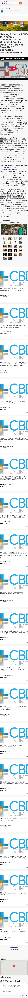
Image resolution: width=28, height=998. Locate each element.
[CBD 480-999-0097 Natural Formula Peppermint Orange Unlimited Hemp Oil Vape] (10, 242)
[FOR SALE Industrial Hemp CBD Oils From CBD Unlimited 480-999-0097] (20, 246)
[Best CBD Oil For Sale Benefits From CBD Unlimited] (20, 250)
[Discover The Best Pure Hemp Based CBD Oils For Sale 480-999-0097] (10, 258)
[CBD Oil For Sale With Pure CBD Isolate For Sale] (5, 254)
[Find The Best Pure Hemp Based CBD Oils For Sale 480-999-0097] (5, 258)
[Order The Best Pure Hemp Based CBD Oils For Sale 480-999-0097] (10, 254)
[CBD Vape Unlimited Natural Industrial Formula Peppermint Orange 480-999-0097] (5, 238)
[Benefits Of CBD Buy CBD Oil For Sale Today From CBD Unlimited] (20, 254)
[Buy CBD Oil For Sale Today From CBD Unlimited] (15, 250)
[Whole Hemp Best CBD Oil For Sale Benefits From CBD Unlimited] (15, 254)
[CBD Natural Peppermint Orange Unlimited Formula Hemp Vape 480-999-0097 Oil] (15, 238)
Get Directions (24, 977)
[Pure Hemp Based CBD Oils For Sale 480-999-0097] (10, 250)
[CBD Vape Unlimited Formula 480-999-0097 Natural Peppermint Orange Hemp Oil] (20, 238)
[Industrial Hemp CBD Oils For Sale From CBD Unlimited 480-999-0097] (20, 242)
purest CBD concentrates (8, 168)
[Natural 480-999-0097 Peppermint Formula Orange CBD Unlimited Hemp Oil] (15, 242)
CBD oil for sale (15, 102)
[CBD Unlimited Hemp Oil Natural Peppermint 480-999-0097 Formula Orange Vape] (5, 242)
